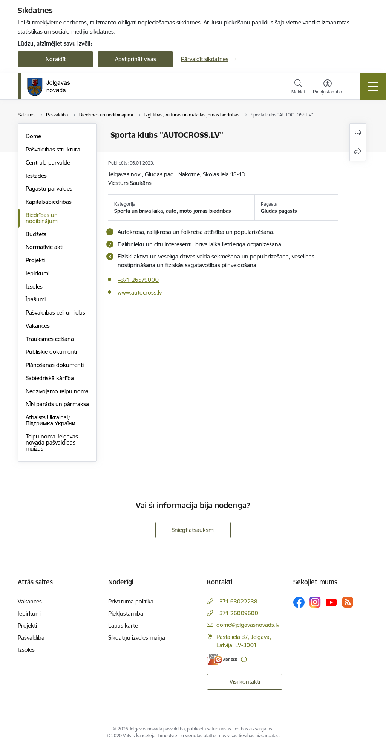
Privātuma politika (130, 601)
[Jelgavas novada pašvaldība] (53, 87)
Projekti (35, 260)
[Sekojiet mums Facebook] (299, 602)
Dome (33, 136)
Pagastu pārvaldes (49, 188)
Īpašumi (36, 299)
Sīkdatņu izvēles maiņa (136, 637)
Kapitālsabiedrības (49, 201)
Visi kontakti (245, 681)
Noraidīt (56, 59)
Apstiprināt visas (135, 59)
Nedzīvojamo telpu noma (57, 391)
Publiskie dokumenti (51, 351)
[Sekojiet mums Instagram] (315, 602)
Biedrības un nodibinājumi (42, 218)
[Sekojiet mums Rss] (347, 602)
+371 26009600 (237, 613)
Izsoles (34, 286)
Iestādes (36, 175)
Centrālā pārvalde (48, 162)
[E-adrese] (222, 659)
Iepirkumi (37, 273)
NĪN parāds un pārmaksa (57, 404)
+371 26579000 (138, 279)
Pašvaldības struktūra (53, 149)
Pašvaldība (31, 637)
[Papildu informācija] (244, 659)
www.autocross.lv (140, 292)
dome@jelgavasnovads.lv (247, 624)
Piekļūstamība (125, 613)
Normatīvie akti (44, 247)
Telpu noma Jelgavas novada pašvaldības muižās (52, 442)
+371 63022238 (236, 601)
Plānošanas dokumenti (55, 364)
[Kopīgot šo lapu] (358, 151)
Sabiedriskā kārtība (50, 378)
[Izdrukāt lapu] (358, 133)
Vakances (38, 325)
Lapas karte (123, 625)
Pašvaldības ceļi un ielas (55, 312)
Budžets (36, 234)
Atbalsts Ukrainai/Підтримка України (50, 420)
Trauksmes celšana (50, 338)
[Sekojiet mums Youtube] (331, 601)
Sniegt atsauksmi (193, 529)
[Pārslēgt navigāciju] (373, 86)
